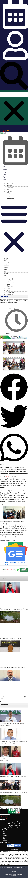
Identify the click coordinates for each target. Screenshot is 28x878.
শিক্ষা (4, 176)
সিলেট (4, 168)
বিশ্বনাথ (4, 166)
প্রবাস (4, 181)
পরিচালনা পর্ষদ (10, 197)
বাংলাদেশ (5, 169)
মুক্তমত (8, 189)
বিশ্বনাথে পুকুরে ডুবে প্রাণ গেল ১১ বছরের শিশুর (11, 638)
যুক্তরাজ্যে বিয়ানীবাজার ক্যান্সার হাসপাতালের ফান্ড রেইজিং (13, 792)
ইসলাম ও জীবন (10, 183)
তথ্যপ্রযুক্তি (9, 185)
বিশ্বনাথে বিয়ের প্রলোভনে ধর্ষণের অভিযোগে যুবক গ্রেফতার (13, 668)
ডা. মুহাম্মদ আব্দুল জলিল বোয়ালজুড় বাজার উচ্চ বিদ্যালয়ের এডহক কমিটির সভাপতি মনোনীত (13, 742)
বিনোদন (4, 179)
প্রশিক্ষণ (8, 476)
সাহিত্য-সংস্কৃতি (10, 187)
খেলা (4, 178)
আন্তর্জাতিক (5, 173)
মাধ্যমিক (18, 524)
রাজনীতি (4, 174)
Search (26, 91)
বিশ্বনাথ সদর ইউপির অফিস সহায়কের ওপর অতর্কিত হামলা (14, 609)
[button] (14, 76)
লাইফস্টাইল (9, 191)
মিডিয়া (8, 193)
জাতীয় (4, 171)
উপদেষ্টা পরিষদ (10, 199)
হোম (2, 297)
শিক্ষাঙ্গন (6, 297)
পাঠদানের (16, 491)
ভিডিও (8, 195)
